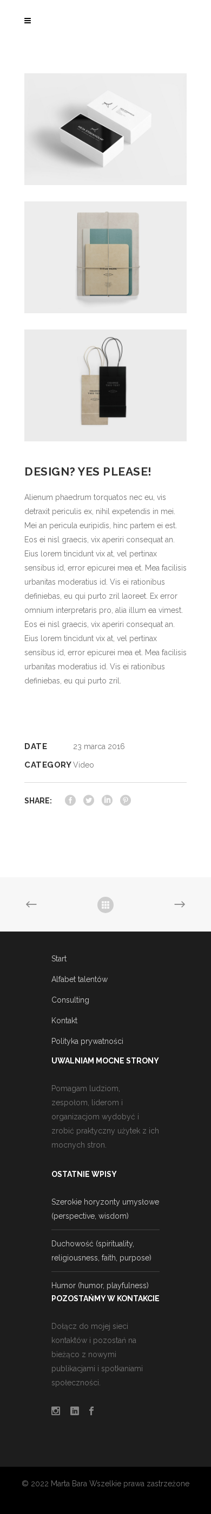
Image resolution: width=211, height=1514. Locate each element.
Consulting (70, 1000)
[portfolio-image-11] (105, 384)
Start (59, 958)
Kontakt (64, 1020)
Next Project (178, 905)
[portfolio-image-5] (105, 256)
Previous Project (33, 905)
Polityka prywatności (87, 1041)
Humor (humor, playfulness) (100, 1285)
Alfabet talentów (79, 979)
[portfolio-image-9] (105, 128)
